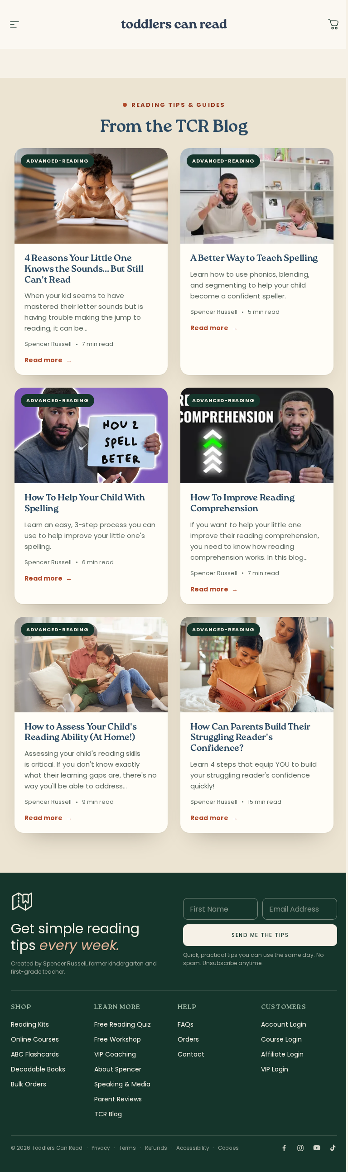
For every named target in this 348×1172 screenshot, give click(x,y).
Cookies (228, 1148)
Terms (127, 1148)
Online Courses (35, 1039)
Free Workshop (117, 1039)
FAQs (185, 1024)
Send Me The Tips (260, 935)
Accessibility (192, 1148)
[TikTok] (333, 1148)
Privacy (101, 1148)
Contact (191, 1054)
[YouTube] (317, 1148)
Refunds (156, 1148)
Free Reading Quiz (122, 1024)
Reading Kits (30, 1024)
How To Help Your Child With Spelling (84, 504)
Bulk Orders (28, 1084)
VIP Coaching (115, 1054)
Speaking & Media (122, 1084)
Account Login (283, 1024)
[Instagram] (300, 1148)
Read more (48, 360)
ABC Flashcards (35, 1054)
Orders (188, 1039)
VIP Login (274, 1069)
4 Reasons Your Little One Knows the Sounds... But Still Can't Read (83, 269)
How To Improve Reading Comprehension (242, 504)
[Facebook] (284, 1148)
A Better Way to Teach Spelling (254, 258)
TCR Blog (108, 1114)
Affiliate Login (282, 1054)
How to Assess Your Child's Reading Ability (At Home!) (80, 733)
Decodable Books (38, 1069)
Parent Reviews (118, 1099)
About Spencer (117, 1069)
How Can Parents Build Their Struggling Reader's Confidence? (250, 738)
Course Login (281, 1039)
